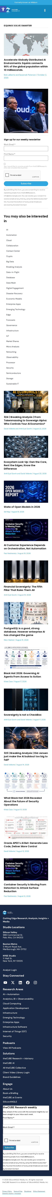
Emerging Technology (15, 309)
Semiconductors (13, 373)
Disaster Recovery (14, 293)
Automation (11, 235)
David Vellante (9, 429)
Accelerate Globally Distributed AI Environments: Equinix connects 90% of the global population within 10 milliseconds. (26, 65)
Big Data (10, 261)
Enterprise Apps (13, 304)
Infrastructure (12, 330)
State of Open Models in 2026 (22, 507)
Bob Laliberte (9, 75)
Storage (9, 378)
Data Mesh (11, 283)
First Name (9, 154)
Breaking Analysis (14, 267)
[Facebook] (28, 983)
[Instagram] (35, 983)
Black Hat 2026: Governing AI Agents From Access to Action (22, 675)
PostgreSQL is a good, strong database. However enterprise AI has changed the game (24, 632)
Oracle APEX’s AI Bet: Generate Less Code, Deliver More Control (26, 844)
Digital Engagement (15, 288)
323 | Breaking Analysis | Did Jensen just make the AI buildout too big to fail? (26, 756)
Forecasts (10, 320)
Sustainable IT (12, 383)
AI (7, 229)
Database (10, 277)
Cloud (8, 240)
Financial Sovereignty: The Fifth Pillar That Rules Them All (23, 588)
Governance (11, 325)
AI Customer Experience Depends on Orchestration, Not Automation (25, 546)
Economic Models (14, 298)
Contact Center (13, 251)
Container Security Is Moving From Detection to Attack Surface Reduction (25, 888)
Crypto (9, 256)
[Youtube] (5, 983)
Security (10, 368)
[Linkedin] (20, 983)
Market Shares (12, 341)
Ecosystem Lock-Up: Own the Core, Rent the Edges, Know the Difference (25, 465)
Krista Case (8, 681)
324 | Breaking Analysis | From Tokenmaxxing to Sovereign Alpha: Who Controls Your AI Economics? (25, 420)
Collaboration (12, 245)
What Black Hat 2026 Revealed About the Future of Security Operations (23, 801)
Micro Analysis (12, 346)
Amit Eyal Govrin (25, 429)
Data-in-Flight (12, 272)
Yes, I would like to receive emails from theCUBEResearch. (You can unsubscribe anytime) (25, 167)
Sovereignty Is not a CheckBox (22, 714)
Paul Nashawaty (10, 553)
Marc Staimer (9, 640)
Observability (12, 357)
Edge (8, 314)
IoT (7, 336)
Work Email (9, 144)
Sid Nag (7, 512)
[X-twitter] (13, 983)
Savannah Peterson (27, 75)
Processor (10, 362)
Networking (11, 352)
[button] (3, 9)
